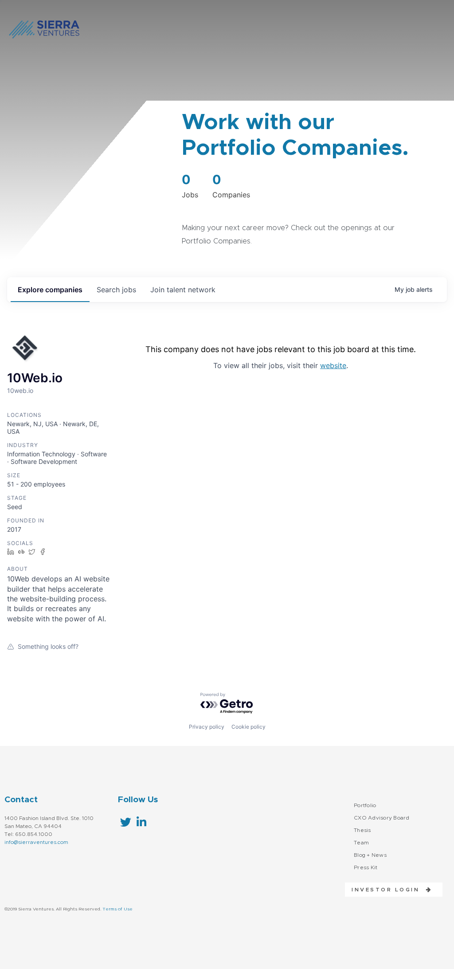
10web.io (20, 390)
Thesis (362, 830)
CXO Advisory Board (382, 817)
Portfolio (365, 805)
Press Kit (365, 867)
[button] (388, 890)
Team (361, 842)
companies (50, 289)
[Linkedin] (141, 822)
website (333, 365)
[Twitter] (125, 822)
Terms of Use (117, 909)
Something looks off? (48, 646)
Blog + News (370, 855)
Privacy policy (206, 726)
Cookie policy (248, 726)
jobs (116, 289)
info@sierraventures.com (36, 842)
